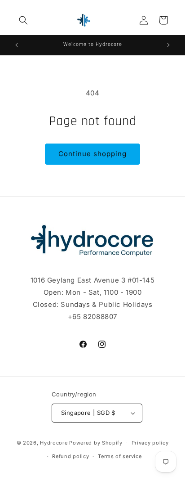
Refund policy (70, 456)
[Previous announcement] (16, 45)
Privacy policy (150, 443)
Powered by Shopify (96, 443)
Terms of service (119, 456)
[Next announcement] (168, 45)
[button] (23, 20)
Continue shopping (92, 153)
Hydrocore (53, 443)
